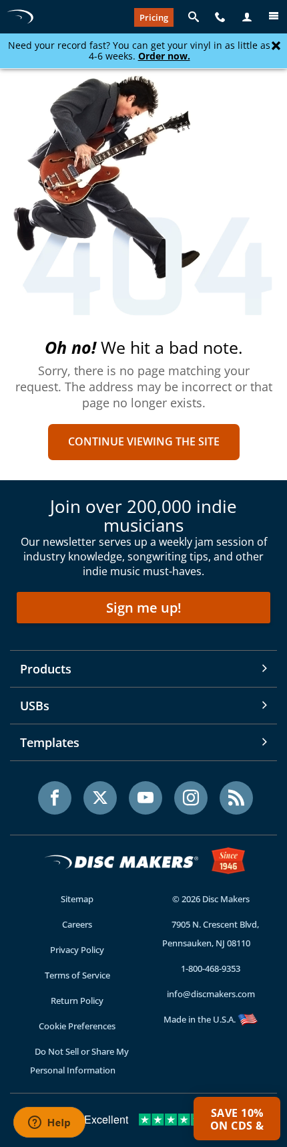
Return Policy (77, 1001)
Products (45, 669)
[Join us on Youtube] (145, 798)
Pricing (153, 17)
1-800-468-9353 (210, 968)
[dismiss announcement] (276, 46)
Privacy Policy (77, 950)
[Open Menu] (274, 17)
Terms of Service (77, 975)
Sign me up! (144, 608)
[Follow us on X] (100, 798)
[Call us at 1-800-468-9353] (220, 17)
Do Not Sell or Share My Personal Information (79, 1060)
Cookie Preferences (77, 1026)
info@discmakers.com (211, 994)
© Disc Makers (211, 899)
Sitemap (77, 899)
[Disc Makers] (20, 16)
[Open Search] (194, 17)
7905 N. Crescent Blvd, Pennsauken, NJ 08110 (210, 933)
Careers (77, 924)
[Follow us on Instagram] (191, 798)
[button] (237, 1118)
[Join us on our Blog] (236, 798)
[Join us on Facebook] (54, 798)
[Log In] (247, 17)
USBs (34, 706)
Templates (49, 742)
